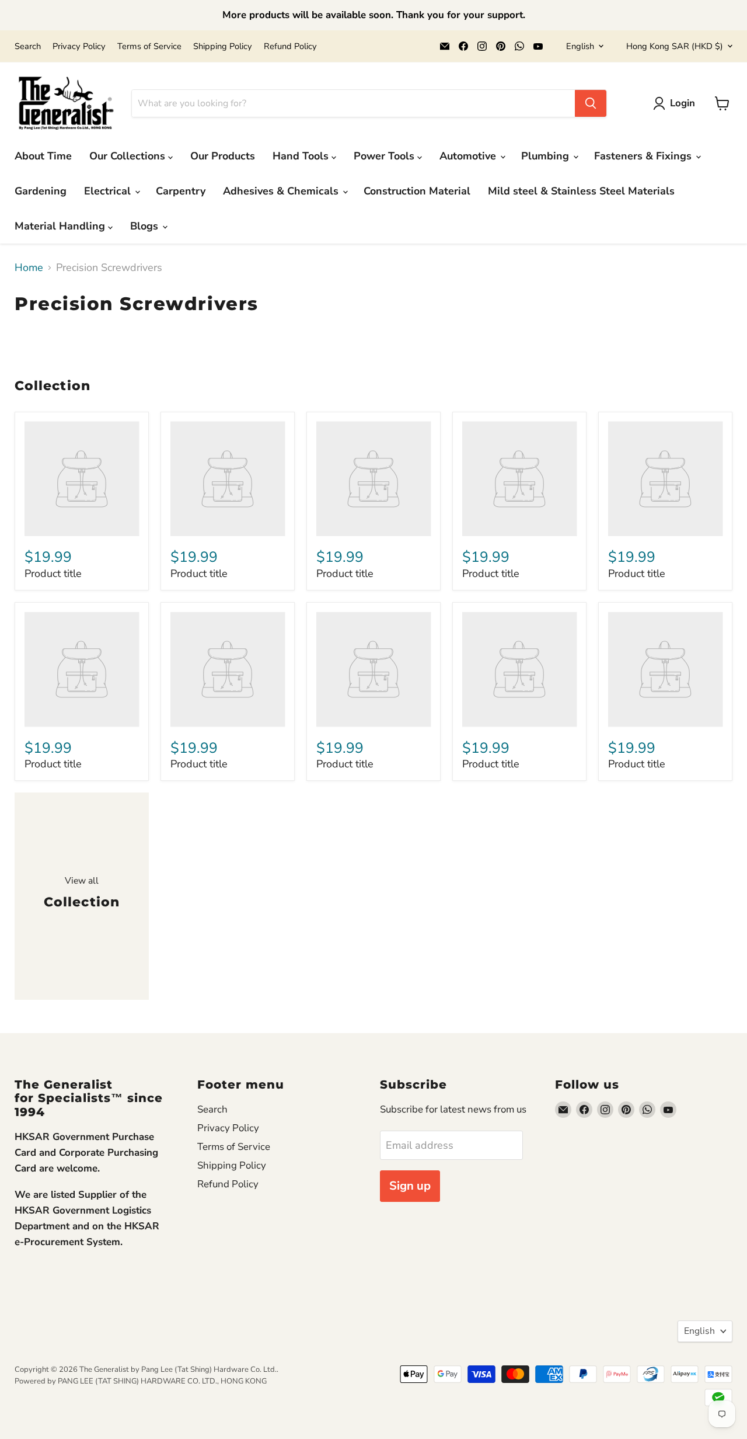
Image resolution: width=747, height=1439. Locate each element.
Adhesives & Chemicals (282, 191)
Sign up (410, 1186)
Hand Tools (302, 156)
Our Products (222, 156)
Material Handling (61, 226)
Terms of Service (149, 46)
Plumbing (546, 156)
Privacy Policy (79, 46)
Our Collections (128, 156)
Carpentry (180, 191)
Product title (53, 573)
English (580, 46)
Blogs (145, 226)
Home (29, 268)
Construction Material (417, 191)
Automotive (469, 156)
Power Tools (385, 156)
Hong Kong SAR (674, 46)
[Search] (590, 103)
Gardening (41, 191)
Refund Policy (290, 46)
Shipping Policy (222, 46)
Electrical (109, 191)
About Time (43, 156)
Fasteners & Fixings (644, 156)
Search (28, 46)
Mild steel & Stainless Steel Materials (581, 191)
